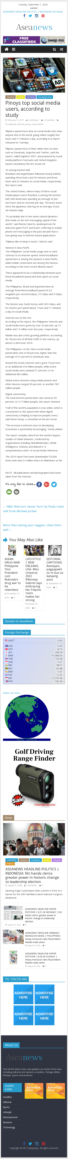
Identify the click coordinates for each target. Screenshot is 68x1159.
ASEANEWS (11, 860)
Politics (10, 863)
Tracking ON (31, 740)
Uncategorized (44, 97)
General (10, 97)
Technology (9, 1127)
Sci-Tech (30, 97)
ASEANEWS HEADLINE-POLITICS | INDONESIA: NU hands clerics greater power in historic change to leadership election (32, 875)
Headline (7, 1097)
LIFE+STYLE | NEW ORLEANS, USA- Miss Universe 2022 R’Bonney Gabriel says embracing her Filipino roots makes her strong (33, 579)
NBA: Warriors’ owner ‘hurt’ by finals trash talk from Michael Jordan (33, 509)
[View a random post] (61, 49)
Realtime (20, 740)
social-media (37, 124)
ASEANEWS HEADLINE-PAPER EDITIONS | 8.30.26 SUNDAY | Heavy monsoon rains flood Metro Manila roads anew (43, 958)
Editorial (7, 1102)
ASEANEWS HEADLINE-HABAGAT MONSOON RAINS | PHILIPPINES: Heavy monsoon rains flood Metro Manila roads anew (43, 937)
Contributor (33, 120)
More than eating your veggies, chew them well (32, 527)
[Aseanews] (6, 49)
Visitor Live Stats (11, 692)
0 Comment (49, 120)
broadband (10, 124)
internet (20, 124)
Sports (6, 1107)
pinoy (27, 124)
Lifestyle (56, 860)
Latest (20, 97)
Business (7, 1122)
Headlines (35, 860)
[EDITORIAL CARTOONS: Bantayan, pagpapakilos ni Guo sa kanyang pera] (55, 547)
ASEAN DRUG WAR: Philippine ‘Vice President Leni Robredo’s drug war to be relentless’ (13, 574)
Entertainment (10, 1117)
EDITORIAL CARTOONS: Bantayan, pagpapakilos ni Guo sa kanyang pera (54, 569)
